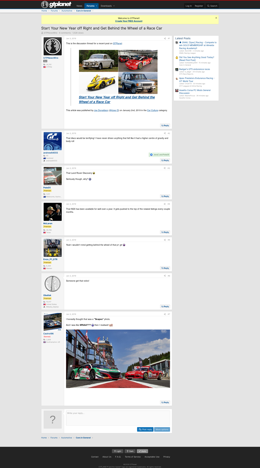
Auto (143, 451)
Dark (131, 451)
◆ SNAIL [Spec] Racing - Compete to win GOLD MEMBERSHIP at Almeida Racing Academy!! (198, 45)
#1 (169, 38)
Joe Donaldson (101, 110)
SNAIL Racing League (187, 53)
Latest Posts (182, 38)
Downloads (106, 6)
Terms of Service (133, 457)
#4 (169, 204)
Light (118, 451)
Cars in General (185, 65)
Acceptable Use (152, 457)
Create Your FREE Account (128, 21)
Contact (95, 457)
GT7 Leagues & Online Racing (190, 86)
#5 (169, 240)
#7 (169, 314)
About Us (106, 457)
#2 (169, 133)
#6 (169, 276)
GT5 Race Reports (186, 74)
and (161, 154)
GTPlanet (117, 43)
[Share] (165, 38)
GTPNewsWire (50, 33)
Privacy (166, 457)
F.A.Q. (118, 457)
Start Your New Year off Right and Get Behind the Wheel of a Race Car (117, 99)
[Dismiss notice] (216, 18)
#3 (169, 168)
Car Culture (152, 110)
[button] (96, 6)
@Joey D (114, 110)
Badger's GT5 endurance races (194, 69)
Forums (90, 6)
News (79, 6)
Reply (166, 125)
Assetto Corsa (184, 98)
